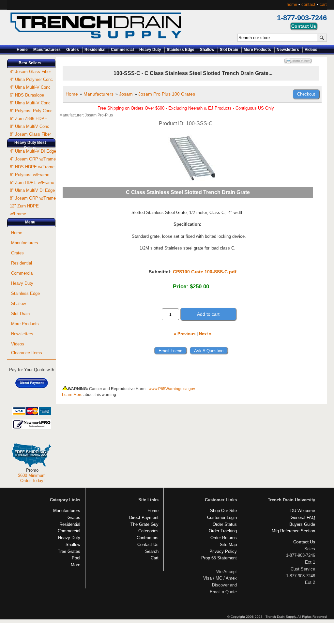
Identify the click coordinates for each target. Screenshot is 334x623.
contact (308, 4)
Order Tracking (223, 530)
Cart (155, 557)
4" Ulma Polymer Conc (31, 79)
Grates (72, 50)
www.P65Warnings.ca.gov (172, 389)
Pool (76, 557)
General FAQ (303, 517)
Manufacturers (47, 50)
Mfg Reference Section (293, 530)
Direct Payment (144, 517)
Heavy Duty (150, 50)
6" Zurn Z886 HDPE (28, 118)
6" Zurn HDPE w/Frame (32, 182)
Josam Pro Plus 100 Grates (166, 94)
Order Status (225, 524)
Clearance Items (26, 352)
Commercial (122, 50)
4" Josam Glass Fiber (30, 71)
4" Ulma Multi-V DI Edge (33, 151)
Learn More (72, 395)
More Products (257, 50)
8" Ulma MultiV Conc (29, 126)
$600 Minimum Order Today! (32, 478)
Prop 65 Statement (219, 557)
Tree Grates (69, 551)
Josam (126, 94)
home (292, 4)
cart (323, 4)
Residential (94, 50)
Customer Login (222, 517)
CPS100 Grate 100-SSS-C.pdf (204, 271)
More (75, 564)
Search (152, 551)
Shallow (207, 50)
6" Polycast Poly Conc (31, 110)
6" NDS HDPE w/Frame (32, 166)
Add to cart (208, 314)
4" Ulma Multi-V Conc (30, 87)
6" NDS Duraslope (27, 95)
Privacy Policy (223, 551)
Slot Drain (229, 50)
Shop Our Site (223, 510)
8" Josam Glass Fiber (30, 134)
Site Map (228, 544)
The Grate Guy (144, 524)
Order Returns (223, 537)
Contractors (148, 537)
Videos (311, 50)
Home (22, 50)
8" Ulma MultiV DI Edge (32, 190)
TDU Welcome (301, 510)
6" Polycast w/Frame (29, 174)
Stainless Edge (180, 50)
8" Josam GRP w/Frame (33, 198)
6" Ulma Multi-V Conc (30, 102)
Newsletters (288, 50)
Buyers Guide (302, 524)
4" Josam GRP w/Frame (33, 159)
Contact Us (148, 544)
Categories (148, 530)
